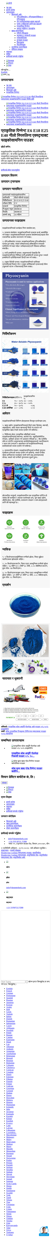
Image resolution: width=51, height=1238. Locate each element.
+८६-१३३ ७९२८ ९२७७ (17, 841)
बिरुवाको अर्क (17, 14)
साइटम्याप (4, 850)
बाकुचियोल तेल (32, 855)
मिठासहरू (20, 42)
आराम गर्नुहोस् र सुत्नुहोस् (26, 28)
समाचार (9, 52)
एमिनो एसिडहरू (22, 33)
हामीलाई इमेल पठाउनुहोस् (10, 170)
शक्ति (8, 54)
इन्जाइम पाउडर (22, 40)
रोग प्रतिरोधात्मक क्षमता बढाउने (28, 21)
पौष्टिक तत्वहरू (17, 49)
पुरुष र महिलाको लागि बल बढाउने (29, 24)
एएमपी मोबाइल (15, 850)
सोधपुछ (4, 783)
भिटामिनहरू (21, 45)
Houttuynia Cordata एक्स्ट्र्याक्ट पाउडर (16, 853)
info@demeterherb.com (18, 839)
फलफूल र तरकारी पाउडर (26, 35)
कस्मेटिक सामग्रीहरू (19, 47)
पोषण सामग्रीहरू (12, 828)
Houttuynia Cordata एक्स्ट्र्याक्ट (13, 855)
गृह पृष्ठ (9, 7)
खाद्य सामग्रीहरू (18, 31)
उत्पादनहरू (10, 12)
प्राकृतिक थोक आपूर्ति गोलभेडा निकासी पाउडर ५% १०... (25, 754)
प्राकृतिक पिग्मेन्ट (23, 26)
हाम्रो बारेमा (10, 10)
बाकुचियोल (37, 853)
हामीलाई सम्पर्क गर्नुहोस (14, 56)
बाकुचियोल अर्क (19, 857)
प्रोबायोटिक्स (22, 38)
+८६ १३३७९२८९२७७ (14, 907)
